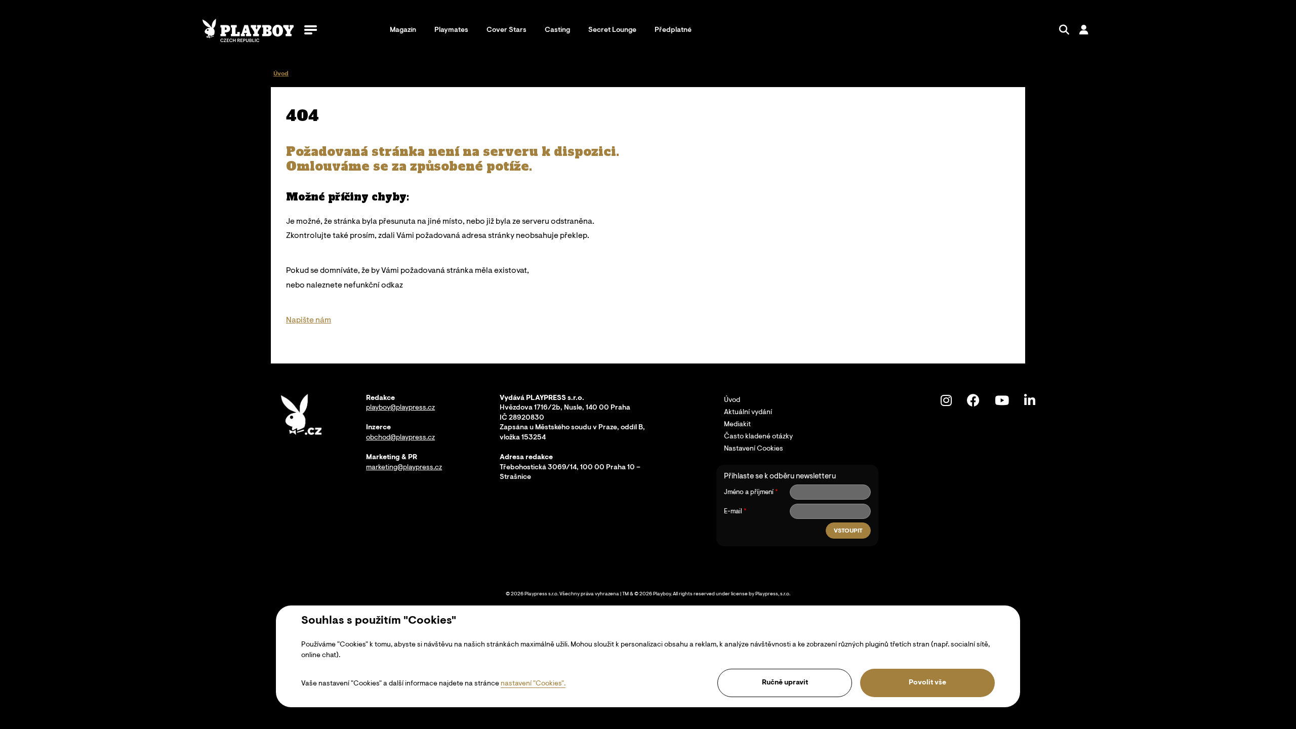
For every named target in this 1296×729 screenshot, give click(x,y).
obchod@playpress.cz (400, 437)
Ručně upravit (785, 682)
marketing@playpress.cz (404, 467)
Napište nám (308, 320)
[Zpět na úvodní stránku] (248, 30)
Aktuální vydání (748, 412)
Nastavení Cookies (753, 449)
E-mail (733, 511)
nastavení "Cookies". (533, 683)
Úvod (732, 400)
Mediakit (737, 424)
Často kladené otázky (758, 436)
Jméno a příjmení (749, 492)
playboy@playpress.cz (400, 408)
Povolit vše (927, 682)
